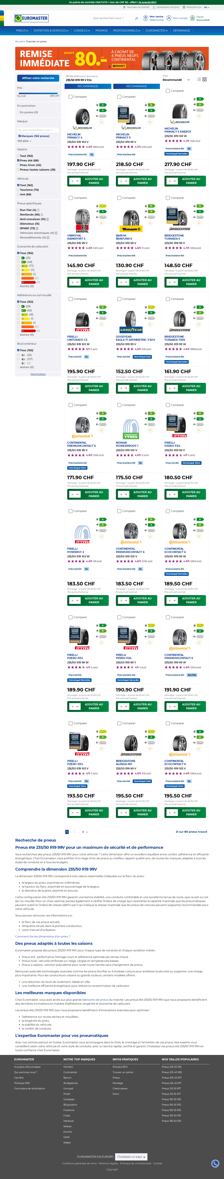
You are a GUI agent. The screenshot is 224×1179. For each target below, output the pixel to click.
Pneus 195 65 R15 (171, 1104)
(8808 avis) (196, 349)
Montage (118, 1083)
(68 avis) (97, 561)
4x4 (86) (25, 194)
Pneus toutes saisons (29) (37, 169)
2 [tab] (114, 67)
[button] (38, 210)
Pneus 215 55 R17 (171, 1093)
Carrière (18, 1077)
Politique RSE (22, 1083)
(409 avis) (195, 141)
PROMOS (101, 30)
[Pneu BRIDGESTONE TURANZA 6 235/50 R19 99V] (179, 216)
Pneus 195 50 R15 (171, 1115)
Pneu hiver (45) (30, 165)
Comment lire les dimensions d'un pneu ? (42, 936)
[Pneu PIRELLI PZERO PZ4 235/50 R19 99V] (179, 423)
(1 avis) (94, 349)
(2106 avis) (98, 455)
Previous (17, 58)
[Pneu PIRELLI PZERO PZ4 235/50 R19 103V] (82, 741)
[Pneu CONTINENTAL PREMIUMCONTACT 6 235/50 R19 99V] (82, 423)
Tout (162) (26, 155)
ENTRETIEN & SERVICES (50, 30)
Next (206, 58)
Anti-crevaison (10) (33, 219)
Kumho (67, 1131)
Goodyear (69, 1099)
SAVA (66, 1137)
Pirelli (66, 1093)
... (79, 832)
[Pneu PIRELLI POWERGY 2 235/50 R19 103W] (82, 529)
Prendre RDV (194, 7)
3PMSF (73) (27, 228)
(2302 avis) (195, 248)
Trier (165, 75)
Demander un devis (167, 7)
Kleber (67, 1142)
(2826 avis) (196, 561)
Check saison (120, 1088)
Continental (70, 1072)
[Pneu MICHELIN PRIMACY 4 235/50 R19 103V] (82, 114)
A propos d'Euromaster (27, 1066)
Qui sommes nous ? (25, 1072)
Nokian (67, 1126)
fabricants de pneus (95, 999)
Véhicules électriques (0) (37, 233)
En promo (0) (29, 112)
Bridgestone (70, 1083)
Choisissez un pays (130, 1156)
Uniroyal (68, 1088)
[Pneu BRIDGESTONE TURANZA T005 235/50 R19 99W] (179, 317)
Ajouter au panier (94, 181)
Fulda (66, 1115)
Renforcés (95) (30, 214)
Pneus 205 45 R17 (172, 1077)
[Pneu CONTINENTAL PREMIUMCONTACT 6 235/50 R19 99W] (179, 635)
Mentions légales (108, 1163)
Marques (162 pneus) (35, 136)
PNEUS (21, 30)
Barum (67, 1077)
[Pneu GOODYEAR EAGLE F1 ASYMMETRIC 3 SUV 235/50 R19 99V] (130, 317)
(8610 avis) (98, 147)
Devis (116, 1093)
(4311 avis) (98, 248)
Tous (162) (26, 253)
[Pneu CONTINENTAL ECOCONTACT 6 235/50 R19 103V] (179, 741)
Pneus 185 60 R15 (171, 1121)
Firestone (68, 1110)
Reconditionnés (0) (33, 237)
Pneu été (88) (29, 160)
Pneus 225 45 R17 (171, 1083)
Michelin (68, 1066)
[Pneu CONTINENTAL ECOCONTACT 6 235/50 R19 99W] (179, 529)
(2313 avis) (147, 147)
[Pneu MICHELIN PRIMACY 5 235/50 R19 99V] (130, 114)
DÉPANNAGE (181, 30)
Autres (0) (27, 286)
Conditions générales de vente (79, 1163)
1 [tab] (109, 67)
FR (205, 7)
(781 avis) (146, 773)
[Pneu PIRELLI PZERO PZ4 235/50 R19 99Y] (130, 635)
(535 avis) (146, 349)
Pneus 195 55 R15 (171, 1110)
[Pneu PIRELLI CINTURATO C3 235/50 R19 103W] (82, 317)
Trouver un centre (137, 7)
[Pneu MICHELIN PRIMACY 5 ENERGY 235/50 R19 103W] (179, 108)
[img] (56, 130)
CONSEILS (80, 30)
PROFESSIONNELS (125, 30)
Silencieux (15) (30, 223)
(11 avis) (145, 248)
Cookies (157, 1163)
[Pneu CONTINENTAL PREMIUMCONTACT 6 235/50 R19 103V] (130, 529)
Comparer (80, 96)
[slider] (17, 93)
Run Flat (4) (28, 210)
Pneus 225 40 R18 (172, 1072)
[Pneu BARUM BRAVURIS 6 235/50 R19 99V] (130, 216)
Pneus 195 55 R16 (171, 1099)
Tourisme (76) (29, 189)
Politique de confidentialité (135, 1163)
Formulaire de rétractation (29, 1088)
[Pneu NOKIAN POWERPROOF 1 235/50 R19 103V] (130, 423)
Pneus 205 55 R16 (172, 1066)
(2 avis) (145, 455)
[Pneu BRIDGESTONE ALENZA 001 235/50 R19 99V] (130, 741)
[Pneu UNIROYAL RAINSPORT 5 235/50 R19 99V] (82, 215)
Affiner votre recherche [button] (38, 78)
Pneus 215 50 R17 (171, 1088)
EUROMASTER (155, 30)
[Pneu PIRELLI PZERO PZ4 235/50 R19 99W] (82, 635)
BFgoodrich (70, 1104)
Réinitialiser (38, 374)
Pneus (116, 1077)
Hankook (68, 1121)
